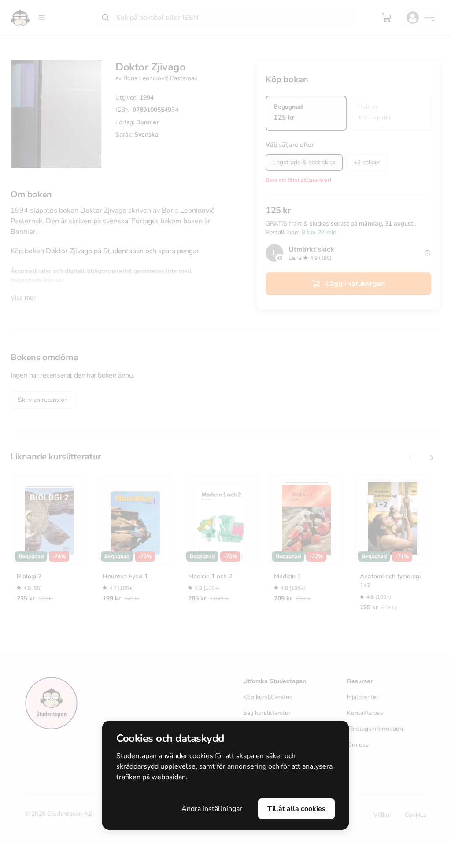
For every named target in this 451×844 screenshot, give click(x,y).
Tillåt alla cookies (296, 809)
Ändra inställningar (211, 809)
